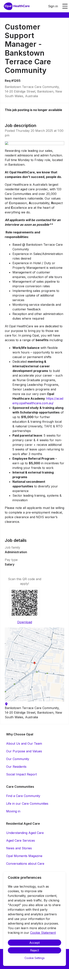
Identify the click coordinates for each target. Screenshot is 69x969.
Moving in (13, 811)
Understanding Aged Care (25, 833)
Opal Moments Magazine (24, 856)
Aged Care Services (20, 840)
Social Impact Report (21, 774)
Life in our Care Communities (27, 803)
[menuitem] (16, 6)
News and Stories (19, 848)
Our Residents (16, 767)
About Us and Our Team (24, 743)
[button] (34, 664)
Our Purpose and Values (24, 751)
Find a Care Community (23, 796)
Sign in (53, 6)
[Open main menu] (65, 6)
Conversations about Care (25, 863)
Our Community (17, 759)
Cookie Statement (43, 933)
